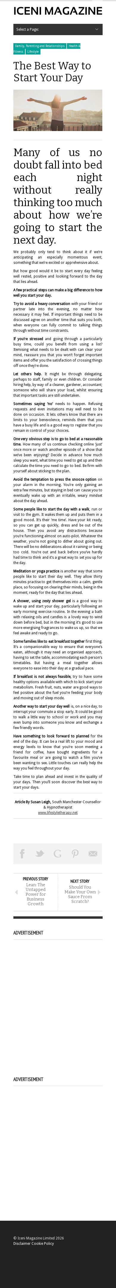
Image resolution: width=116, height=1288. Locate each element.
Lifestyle (33, 51)
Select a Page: (27, 29)
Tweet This (40, 853)
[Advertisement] (58, 1001)
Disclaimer (22, 1244)
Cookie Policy (43, 1244)
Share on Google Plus (58, 853)
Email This (93, 853)
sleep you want (25, 460)
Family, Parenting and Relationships (40, 46)
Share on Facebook (22, 853)
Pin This (75, 853)
